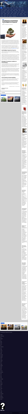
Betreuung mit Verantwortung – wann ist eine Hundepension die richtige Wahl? (24, 151)
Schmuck (21, 13)
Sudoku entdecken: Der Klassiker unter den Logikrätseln (24, 209)
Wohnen (15, 325)
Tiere (19, 10)
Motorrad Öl (14, 16)
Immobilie (5, 10)
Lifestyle (1, 364)
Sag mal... (2, 5)
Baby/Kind (22, 10)
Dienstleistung (9, 325)
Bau (7, 16)
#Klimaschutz (7, 24)
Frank (4, 92)
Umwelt (8, 13)
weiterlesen (24, 37)
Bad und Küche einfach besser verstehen (24, 68)
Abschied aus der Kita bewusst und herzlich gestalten (24, 88)
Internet (5, 13)
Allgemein (1, 334)
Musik (24, 13)
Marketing (1, 365)
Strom (5, 16)
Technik (1, 388)
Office (1, 376)
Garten (17, 10)
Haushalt (1, 357)
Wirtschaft (1, 396)
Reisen (14, 10)
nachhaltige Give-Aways (14, 48)
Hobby (11, 13)
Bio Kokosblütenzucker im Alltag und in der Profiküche (6, 332)
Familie (11, 10)
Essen (1, 10)
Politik (2, 16)
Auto (0, 337)
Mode (1, 369)
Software (14, 13)
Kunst (18, 13)
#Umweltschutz (11, 24)
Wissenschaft (1, 397)
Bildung (8, 10)
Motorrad (10, 16)
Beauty (1, 341)
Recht (1, 380)
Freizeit (2, 13)
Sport (1, 385)
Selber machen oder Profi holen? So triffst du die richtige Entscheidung (24, 304)
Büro (0, 345)
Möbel (1, 368)
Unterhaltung (1, 393)
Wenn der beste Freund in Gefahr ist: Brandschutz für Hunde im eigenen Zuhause (24, 112)
